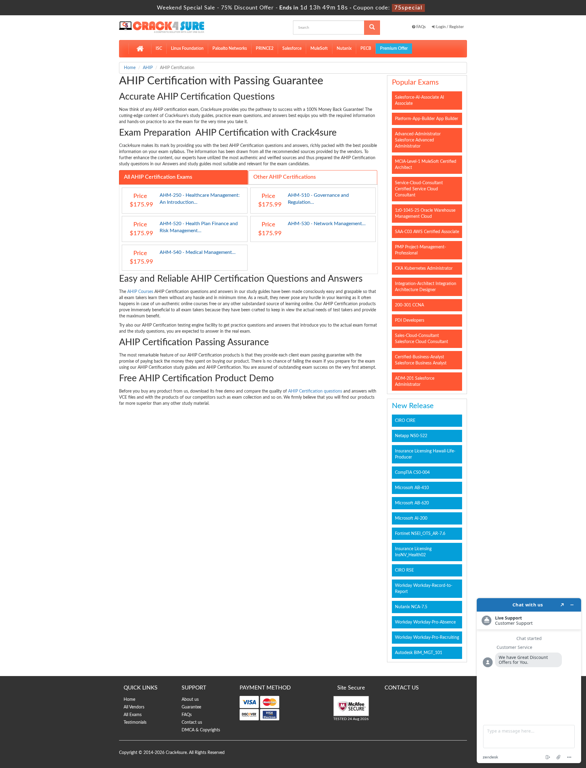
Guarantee (191, 707)
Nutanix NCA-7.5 (411, 607)
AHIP (148, 68)
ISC (159, 48)
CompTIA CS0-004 (412, 472)
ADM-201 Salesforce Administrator (414, 381)
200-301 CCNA (409, 305)
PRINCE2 (264, 48)
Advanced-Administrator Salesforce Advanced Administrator (418, 140)
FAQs (420, 27)
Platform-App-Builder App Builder (426, 119)
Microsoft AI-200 (411, 518)
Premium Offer (394, 48)
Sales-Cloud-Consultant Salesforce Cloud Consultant (421, 339)
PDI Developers (409, 320)
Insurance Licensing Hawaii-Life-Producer (425, 454)
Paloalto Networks (229, 48)
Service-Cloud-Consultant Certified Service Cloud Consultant (419, 189)
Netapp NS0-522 (411, 436)
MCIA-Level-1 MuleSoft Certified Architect (425, 164)
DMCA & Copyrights (201, 730)
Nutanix (344, 48)
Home (130, 68)
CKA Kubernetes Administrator (424, 268)
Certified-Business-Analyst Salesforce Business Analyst (421, 360)
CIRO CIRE (405, 421)
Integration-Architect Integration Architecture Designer (425, 287)
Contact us (192, 722)
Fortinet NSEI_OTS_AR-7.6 (420, 534)
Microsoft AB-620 (412, 503)
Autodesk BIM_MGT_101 (418, 653)
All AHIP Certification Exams (158, 177)
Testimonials (135, 722)
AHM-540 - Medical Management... (198, 252)
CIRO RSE (404, 570)
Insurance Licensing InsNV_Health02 (413, 552)
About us (190, 699)
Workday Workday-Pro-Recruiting (427, 637)
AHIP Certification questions (315, 391)
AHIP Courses (140, 292)
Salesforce (292, 48)
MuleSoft (319, 48)
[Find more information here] (529, 680)
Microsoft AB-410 (412, 488)
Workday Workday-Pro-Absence (425, 622)
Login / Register (449, 27)
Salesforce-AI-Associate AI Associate (419, 100)
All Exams (133, 715)
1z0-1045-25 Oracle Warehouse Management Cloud (425, 213)
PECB (365, 48)
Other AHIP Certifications (284, 177)
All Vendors (134, 707)
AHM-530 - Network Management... (327, 223)
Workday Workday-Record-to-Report (423, 588)
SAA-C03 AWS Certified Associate (427, 232)
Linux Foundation (187, 48)
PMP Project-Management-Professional (420, 250)
